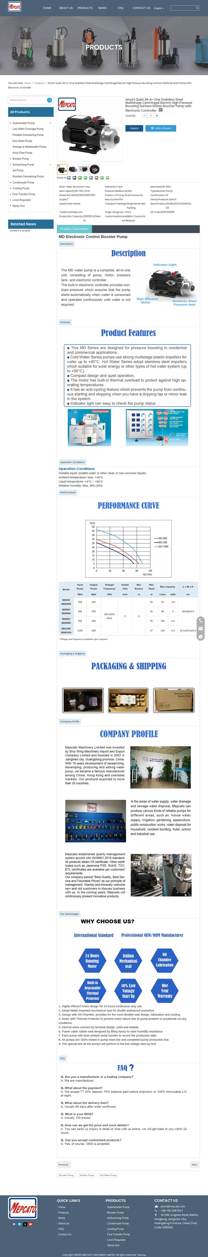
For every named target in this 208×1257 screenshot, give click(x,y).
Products (63, 1212)
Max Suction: (112, 199)
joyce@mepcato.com (173, 1206)
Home (61, 1207)
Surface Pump (86, 1175)
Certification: (157, 195)
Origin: (108, 212)
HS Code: (155, 212)
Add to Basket (163, 128)
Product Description (74, 229)
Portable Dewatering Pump (28, 135)
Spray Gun (19, 205)
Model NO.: (65, 195)
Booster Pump (21, 158)
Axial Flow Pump (22, 152)
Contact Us (64, 1234)
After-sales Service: (70, 186)
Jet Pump (18, 170)
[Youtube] (31, 1224)
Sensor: (154, 199)
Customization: (113, 216)
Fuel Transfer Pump (24, 194)
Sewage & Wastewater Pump (29, 146)
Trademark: (65, 212)
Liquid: (62, 203)
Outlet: (63, 199)
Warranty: (110, 186)
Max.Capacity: (67, 191)
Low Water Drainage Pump (28, 129)
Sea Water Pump (22, 141)
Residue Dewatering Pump (28, 176)
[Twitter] (25, 1224)
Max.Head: (156, 186)
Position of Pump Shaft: (118, 195)
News (61, 1218)
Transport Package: (116, 203)
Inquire (134, 128)
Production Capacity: (71, 216)
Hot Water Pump (108, 1175)
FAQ (61, 1229)
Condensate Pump (23, 182)
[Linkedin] (20, 1224)
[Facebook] (14, 1224)
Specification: (158, 203)
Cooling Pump (21, 188)
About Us (63, 1223)
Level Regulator (22, 200)
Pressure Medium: (115, 191)
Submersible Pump (24, 123)
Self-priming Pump (23, 164)
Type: (153, 191)
